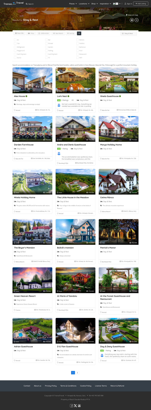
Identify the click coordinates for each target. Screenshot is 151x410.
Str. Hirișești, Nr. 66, (86, 110)
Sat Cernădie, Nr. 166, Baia (41, 158)
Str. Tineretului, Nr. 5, (43, 310)
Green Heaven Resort (25, 296)
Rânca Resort (106, 211)
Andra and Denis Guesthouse (71, 144)
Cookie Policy (85, 386)
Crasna (18, 310)
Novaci (18, 110)
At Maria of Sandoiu (67, 296)
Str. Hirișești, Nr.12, (129, 312)
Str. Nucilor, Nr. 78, (43, 360)
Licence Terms (101, 386)
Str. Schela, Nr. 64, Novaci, (84, 261)
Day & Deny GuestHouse (112, 346)
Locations (83, 4)
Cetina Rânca (107, 197)
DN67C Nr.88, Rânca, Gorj (41, 261)
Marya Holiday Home (111, 144)
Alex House (20, 96)
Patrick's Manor (108, 247)
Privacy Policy (51, 386)
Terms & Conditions (68, 386)
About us (37, 386)
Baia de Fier (105, 110)
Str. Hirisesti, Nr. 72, (43, 110)
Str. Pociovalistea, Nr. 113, (41, 211)
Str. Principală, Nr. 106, (128, 261)
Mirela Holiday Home (24, 197)
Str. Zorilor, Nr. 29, (87, 310)
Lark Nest (62, 96)
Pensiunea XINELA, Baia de (127, 110)
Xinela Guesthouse (109, 96)
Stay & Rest (21, 100)
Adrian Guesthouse (23, 346)
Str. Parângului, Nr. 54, (85, 362)
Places (72, 4)
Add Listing (141, 4)
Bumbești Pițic (63, 163)
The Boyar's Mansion (24, 247)
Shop (93, 4)
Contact (27, 386)
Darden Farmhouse (23, 144)
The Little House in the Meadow (73, 197)
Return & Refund (117, 386)
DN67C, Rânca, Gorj (129, 211)
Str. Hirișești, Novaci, (86, 213)
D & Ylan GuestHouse (67, 346)
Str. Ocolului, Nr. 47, (129, 360)
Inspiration (104, 4)
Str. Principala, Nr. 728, (128, 158)
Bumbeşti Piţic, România (85, 163)
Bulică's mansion (65, 247)
